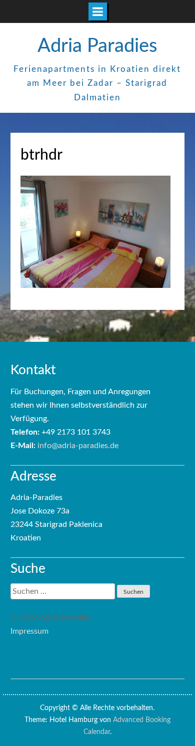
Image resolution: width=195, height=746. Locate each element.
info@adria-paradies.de (78, 446)
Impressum (29, 631)
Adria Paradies (97, 45)
